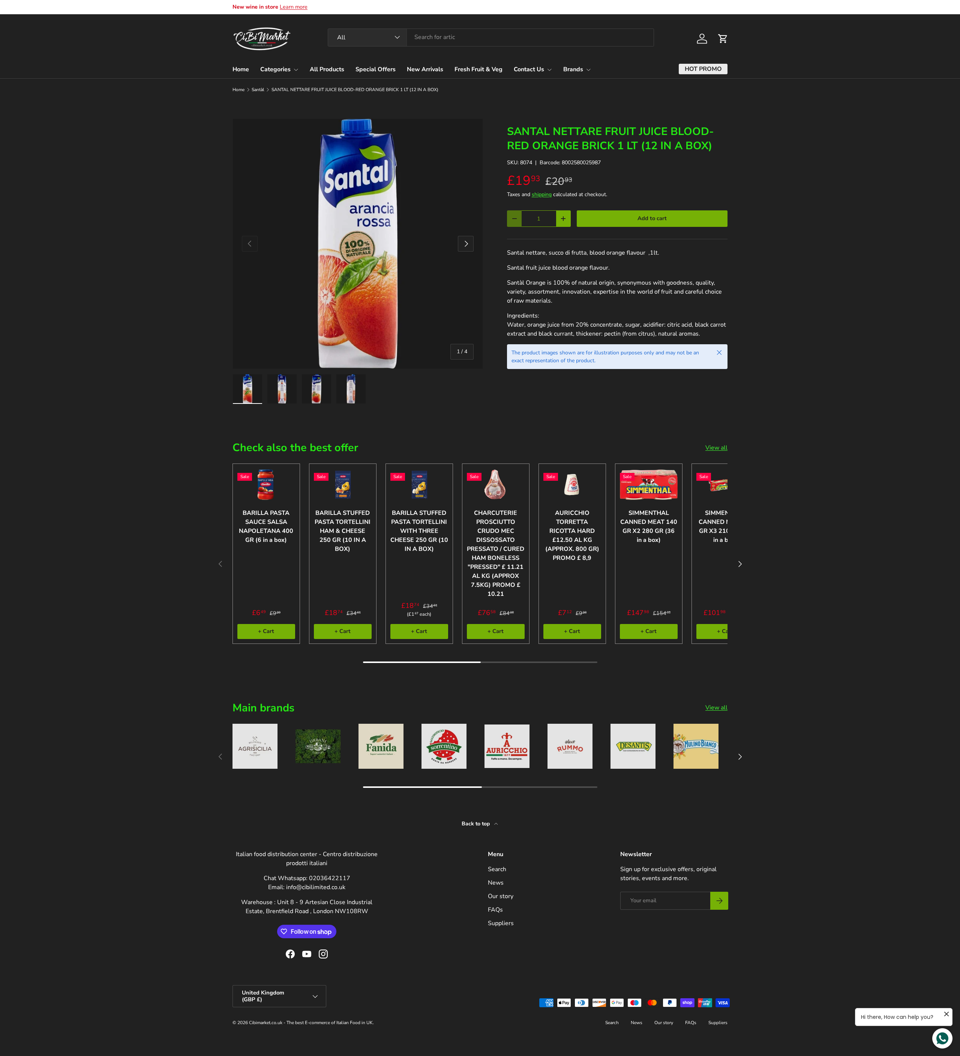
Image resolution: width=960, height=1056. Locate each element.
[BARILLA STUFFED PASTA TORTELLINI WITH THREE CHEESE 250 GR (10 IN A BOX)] (419, 484)
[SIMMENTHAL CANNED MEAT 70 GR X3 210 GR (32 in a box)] (725, 484)
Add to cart (652, 218)
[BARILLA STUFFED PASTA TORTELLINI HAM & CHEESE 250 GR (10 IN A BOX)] (343, 484)
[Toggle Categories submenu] (295, 69)
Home (240, 69)
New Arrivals (425, 69)
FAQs (495, 910)
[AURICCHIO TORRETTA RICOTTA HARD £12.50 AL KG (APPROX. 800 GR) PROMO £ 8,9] (572, 484)
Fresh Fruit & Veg (478, 69)
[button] (723, 38)
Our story (500, 896)
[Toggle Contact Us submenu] (549, 69)
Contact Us (529, 69)
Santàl (258, 89)
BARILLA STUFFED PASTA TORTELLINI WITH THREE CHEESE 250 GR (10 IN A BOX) (419, 531)
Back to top (476, 823)
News (496, 883)
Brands (573, 69)
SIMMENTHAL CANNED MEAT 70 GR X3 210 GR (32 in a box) (725, 526)
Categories (275, 69)
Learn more (294, 6)
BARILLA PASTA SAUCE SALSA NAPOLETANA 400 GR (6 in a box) (266, 526)
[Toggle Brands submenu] (588, 69)
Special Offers (376, 69)
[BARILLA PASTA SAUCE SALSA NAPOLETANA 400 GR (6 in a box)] (266, 484)
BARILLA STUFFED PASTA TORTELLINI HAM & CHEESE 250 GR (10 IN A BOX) (342, 531)
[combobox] (491, 37)
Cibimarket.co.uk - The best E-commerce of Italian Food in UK (311, 1023)
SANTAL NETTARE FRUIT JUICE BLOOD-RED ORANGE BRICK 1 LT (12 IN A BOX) (355, 89)
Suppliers (501, 923)
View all (716, 448)
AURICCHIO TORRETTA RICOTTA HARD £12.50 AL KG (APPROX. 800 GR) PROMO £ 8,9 (572, 535)
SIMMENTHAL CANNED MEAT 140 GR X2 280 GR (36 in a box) (648, 526)
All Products (327, 69)
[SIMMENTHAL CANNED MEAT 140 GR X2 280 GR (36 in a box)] (649, 484)
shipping (542, 194)
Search (497, 869)
